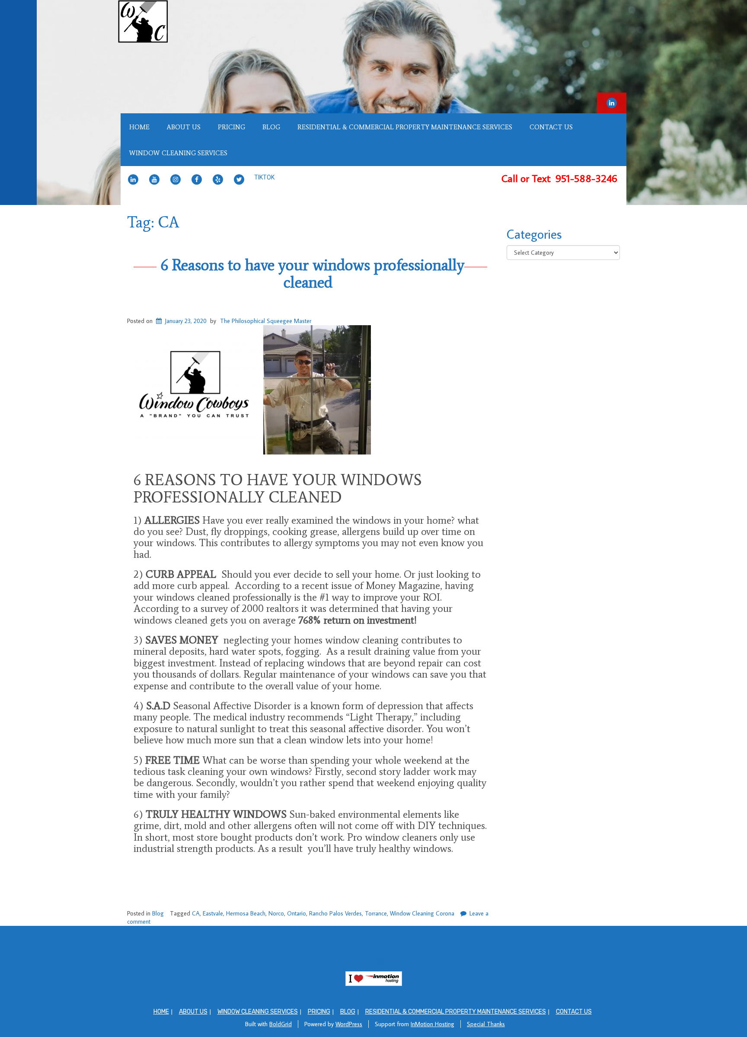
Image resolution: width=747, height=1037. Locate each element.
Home (139, 127)
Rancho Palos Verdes (335, 913)
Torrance (376, 913)
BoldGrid (280, 1024)
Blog (271, 127)
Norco (276, 913)
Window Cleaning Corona (422, 913)
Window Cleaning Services (178, 153)
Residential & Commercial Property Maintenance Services (404, 127)
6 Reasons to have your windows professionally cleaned (312, 273)
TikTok (264, 177)
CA (196, 913)
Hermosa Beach (245, 913)
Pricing (231, 127)
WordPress (348, 1024)
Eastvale (213, 913)
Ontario (296, 913)
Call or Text (560, 178)
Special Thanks (486, 1024)
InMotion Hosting (432, 1024)
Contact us (551, 127)
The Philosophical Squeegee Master (265, 321)
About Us (184, 127)
